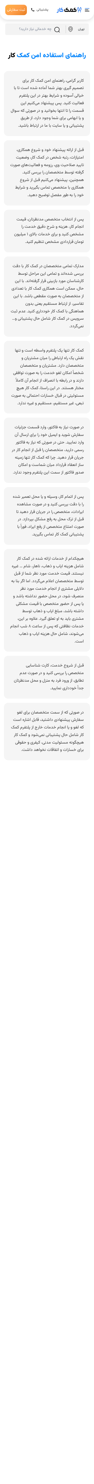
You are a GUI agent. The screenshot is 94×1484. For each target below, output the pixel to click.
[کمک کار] (69, 10)
